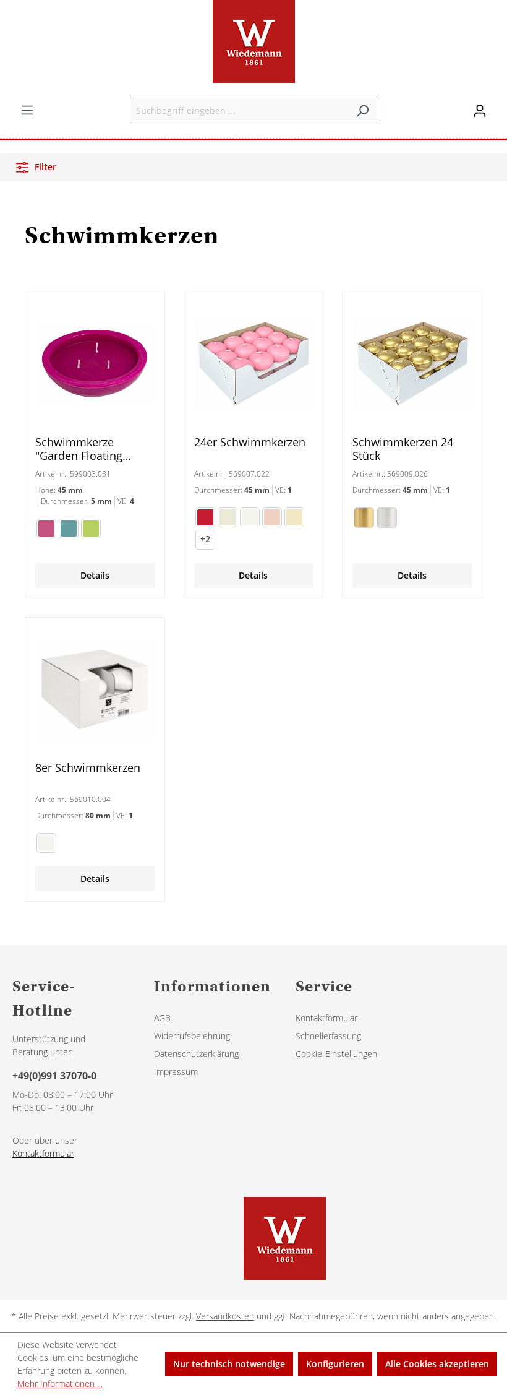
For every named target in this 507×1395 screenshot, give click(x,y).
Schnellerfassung (328, 1036)
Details (94, 575)
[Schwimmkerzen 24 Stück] (412, 364)
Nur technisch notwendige (229, 1364)
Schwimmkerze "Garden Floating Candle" (78, 448)
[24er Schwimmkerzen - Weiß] (250, 517)
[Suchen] (362, 110)
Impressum (176, 1072)
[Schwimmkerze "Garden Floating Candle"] (95, 364)
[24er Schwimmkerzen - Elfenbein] (227, 517)
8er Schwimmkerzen (87, 768)
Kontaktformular (43, 1153)
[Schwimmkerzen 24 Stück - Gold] (363, 517)
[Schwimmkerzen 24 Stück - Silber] (386, 517)
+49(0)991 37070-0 (54, 1075)
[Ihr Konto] (480, 110)
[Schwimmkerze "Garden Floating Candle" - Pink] (46, 528)
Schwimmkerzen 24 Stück (402, 448)
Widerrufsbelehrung (192, 1036)
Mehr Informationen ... (60, 1383)
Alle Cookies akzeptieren (437, 1364)
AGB (162, 1018)
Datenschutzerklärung (196, 1054)
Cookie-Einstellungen (336, 1054)
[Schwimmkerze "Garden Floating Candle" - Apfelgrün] (91, 528)
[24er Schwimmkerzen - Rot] (205, 517)
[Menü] (27, 110)
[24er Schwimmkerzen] (253, 364)
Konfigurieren (335, 1364)
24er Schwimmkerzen (249, 442)
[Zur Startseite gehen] (253, 41)
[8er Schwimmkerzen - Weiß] (46, 843)
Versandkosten (225, 1316)
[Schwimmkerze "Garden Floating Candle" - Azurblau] (68, 528)
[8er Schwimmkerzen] (95, 689)
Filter (44, 167)
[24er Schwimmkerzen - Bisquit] (294, 517)
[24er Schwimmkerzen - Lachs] (272, 517)
